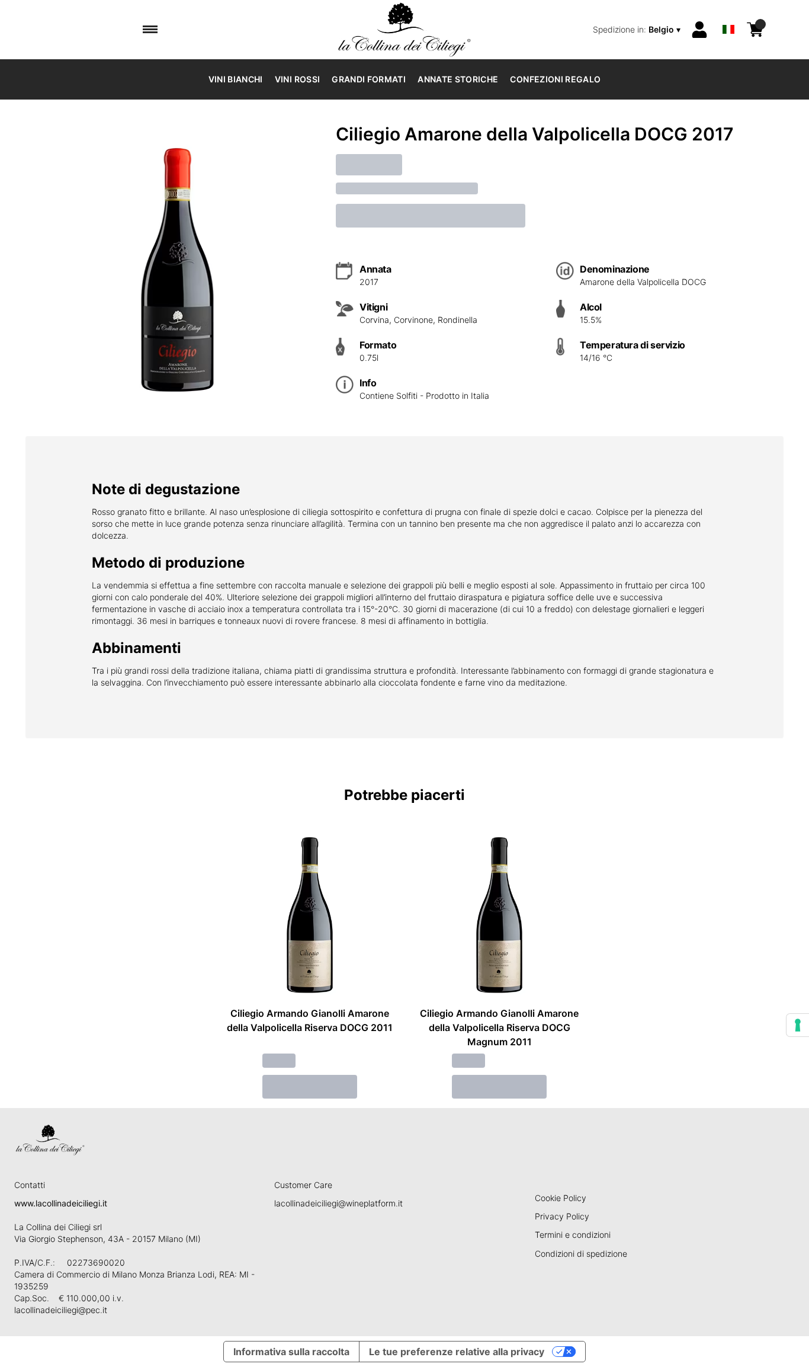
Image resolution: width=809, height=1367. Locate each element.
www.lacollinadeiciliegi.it (60, 1203)
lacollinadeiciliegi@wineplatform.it (338, 1203)
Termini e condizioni (573, 1235)
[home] (404, 29)
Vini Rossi (297, 79)
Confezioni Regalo (555, 79)
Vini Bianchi (235, 79)
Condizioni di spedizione (581, 1253)
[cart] (755, 29)
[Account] (699, 29)
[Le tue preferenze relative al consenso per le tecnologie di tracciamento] (797, 1025)
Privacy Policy (562, 1216)
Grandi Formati (369, 79)
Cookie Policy (560, 1198)
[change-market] (637, 30)
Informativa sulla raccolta (291, 1352)
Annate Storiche (458, 79)
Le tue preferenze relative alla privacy (456, 1352)
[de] (728, 14)
